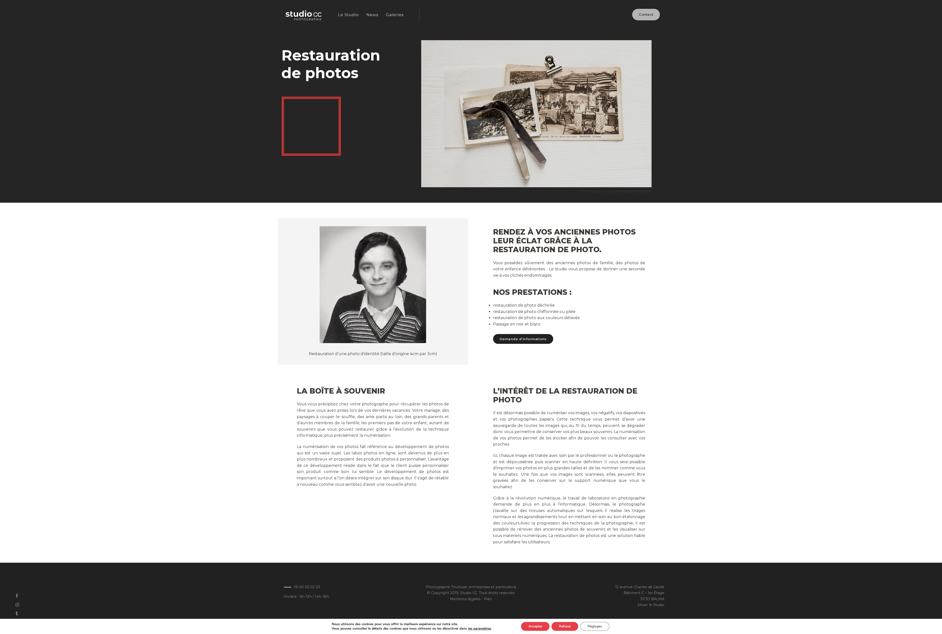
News (372, 14)
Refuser (565, 626)
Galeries (395, 14)
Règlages (595, 626)
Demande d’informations (523, 339)
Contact (646, 14)
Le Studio (348, 14)
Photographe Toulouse (599, 191)
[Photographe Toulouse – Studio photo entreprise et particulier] (303, 18)
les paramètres (479, 628)
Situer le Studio (651, 605)
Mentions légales (465, 599)
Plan (488, 599)
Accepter (535, 626)
